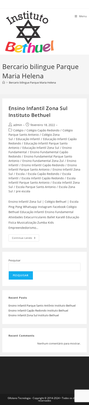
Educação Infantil (28, 139)
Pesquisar (14, 260)
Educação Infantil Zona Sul (40, 148)
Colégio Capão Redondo (42, 130)
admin (17, 125)
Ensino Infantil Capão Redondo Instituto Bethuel (38, 310)
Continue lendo (25, 238)
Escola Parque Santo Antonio (36, 187)
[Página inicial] (3, 82)
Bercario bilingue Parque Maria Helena (32, 82)
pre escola (23, 191)
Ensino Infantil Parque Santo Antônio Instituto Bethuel (42, 305)
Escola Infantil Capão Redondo (43, 178)
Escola (20, 174)
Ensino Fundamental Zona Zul (43, 161)
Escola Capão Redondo (43, 174)
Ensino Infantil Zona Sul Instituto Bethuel (37, 112)
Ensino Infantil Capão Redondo (43, 165)
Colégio (18, 130)
